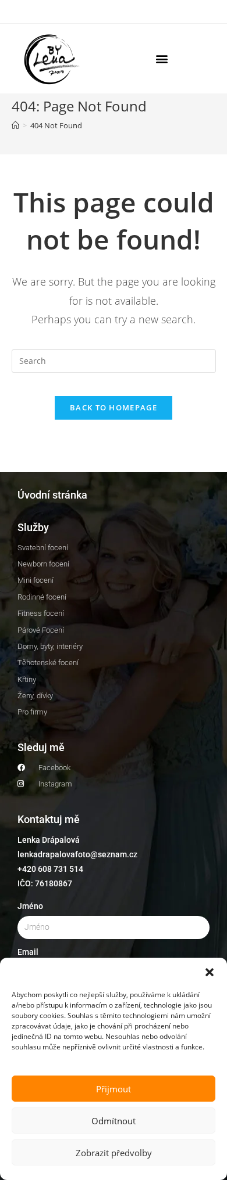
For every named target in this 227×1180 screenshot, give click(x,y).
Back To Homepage (113, 407)
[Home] (15, 125)
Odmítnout (113, 1121)
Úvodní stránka (52, 495)
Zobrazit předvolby (114, 1153)
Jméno (30, 906)
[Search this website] (114, 359)
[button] (209, 972)
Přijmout (113, 1089)
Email (27, 952)
